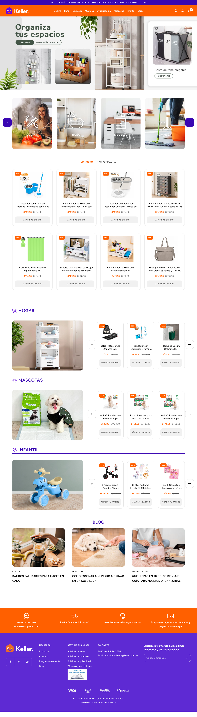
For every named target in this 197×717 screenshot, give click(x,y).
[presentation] (7, 122)
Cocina (57, 10)
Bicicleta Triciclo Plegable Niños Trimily (110, 487)
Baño (66, 10)
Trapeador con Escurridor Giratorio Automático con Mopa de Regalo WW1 (32, 205)
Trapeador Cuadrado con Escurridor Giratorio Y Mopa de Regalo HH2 (121, 205)
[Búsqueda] (176, 10)
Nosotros (44, 651)
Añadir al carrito (110, 363)
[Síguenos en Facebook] (10, 662)
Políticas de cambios (78, 656)
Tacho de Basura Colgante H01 (171, 347)
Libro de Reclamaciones (77, 674)
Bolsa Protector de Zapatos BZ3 (110, 347)
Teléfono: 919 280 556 (109, 651)
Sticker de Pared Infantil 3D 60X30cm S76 (140, 487)
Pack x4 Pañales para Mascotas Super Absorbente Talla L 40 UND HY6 (141, 417)
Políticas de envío (77, 651)
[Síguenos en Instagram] (19, 662)
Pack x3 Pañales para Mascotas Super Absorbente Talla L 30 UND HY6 (171, 417)
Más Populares (106, 162)
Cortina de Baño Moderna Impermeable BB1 (32, 269)
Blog (41, 666)
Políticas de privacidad (79, 661)
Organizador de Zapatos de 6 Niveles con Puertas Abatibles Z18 (164, 205)
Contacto (44, 656)
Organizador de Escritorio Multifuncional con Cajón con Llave (76, 205)
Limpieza (77, 10)
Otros (140, 10)
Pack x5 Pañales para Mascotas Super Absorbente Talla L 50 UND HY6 (110, 417)
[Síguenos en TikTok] (27, 662)
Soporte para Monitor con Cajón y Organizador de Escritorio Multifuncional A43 (76, 269)
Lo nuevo (87, 162)
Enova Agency (108, 702)
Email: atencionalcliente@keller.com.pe (118, 655)
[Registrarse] (186, 658)
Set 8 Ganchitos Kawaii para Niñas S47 (171, 487)
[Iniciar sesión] (182, 11)
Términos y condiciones (80, 666)
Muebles (89, 10)
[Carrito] (189, 10)
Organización (104, 10)
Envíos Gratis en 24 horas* (74, 622)
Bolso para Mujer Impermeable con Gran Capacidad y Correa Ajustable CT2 (164, 269)
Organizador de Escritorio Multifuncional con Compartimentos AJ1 (120, 269)
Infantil (130, 10)
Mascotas (119, 10)
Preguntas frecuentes (50, 661)
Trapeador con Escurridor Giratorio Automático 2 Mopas (141, 347)
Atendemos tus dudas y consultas (122, 622)
